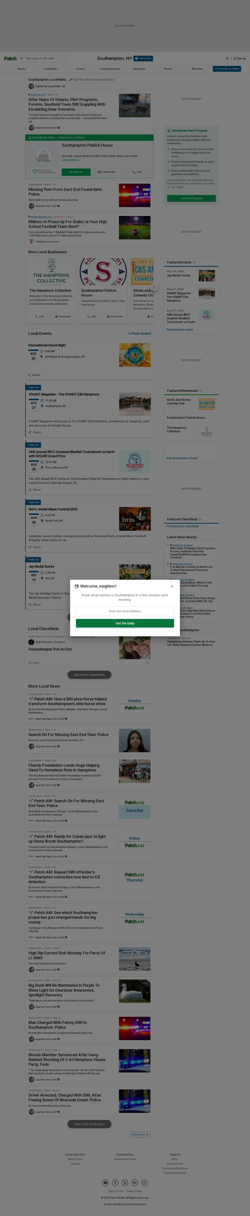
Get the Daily (125, 623)
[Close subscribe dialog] (172, 586)
